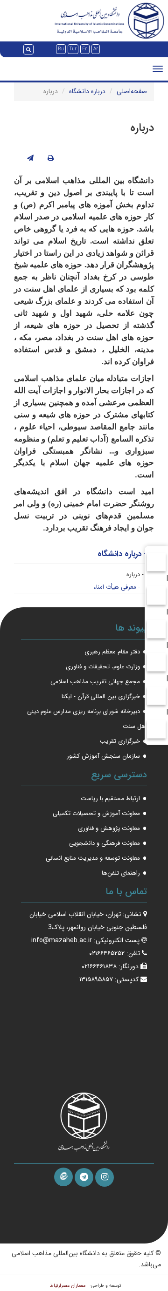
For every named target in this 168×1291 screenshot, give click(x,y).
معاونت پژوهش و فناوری (109, 828)
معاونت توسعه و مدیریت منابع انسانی (93, 858)
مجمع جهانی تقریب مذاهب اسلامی (95, 681)
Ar (95, 49)
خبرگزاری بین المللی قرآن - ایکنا (101, 696)
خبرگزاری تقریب (120, 741)
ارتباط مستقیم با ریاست (110, 798)
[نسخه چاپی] (51, 158)
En (85, 49)
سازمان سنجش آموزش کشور (103, 756)
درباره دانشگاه (87, 91)
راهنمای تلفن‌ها (121, 873)
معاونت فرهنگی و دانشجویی (104, 843)
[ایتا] (63, 1177)
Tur (73, 49)
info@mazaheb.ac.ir (61, 940)
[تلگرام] (84, 1177)
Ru (61, 49)
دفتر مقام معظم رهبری (112, 652)
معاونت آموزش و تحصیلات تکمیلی (96, 813)
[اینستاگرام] (104, 1177)
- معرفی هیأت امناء (116, 587)
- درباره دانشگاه (122, 554)
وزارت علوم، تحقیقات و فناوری (103, 667)
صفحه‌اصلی (132, 91)
